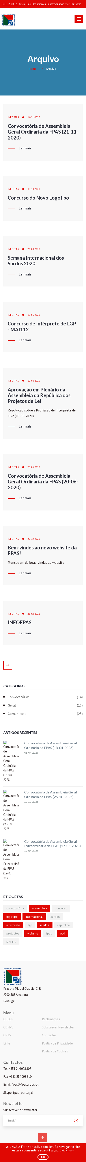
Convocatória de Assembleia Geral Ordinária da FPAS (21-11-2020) (43, 132)
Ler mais (25, 148)
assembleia (39, 908)
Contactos (76, 4)
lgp (30, 925)
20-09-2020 (34, 249)
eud (62, 933)
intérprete (13, 925)
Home (33, 69)
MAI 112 (11, 942)
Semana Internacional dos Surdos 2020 (36, 260)
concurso (61, 908)
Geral (45, 705)
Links (28, 4)
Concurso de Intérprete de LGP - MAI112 (42, 326)
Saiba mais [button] (67, 1150)
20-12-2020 (34, 538)
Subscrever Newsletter (58, 4)
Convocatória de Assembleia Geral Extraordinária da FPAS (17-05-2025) (52, 843)
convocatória (15, 908)
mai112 (44, 925)
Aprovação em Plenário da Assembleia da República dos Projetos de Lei (39, 395)
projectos (12, 933)
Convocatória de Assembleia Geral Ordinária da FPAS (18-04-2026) (50, 745)
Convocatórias (45, 697)
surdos (55, 917)
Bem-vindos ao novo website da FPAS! (42, 550)
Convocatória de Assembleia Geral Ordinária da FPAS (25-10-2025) (50, 794)
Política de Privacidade (57, 1043)
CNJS (22, 4)
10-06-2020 (34, 380)
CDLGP (6, 4)
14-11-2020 (34, 117)
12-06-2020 (34, 314)
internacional (34, 917)
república (63, 925)
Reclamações (39, 4)
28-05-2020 (34, 467)
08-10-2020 (34, 189)
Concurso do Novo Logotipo (38, 198)
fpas (49, 933)
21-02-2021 (34, 613)
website (32, 933)
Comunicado (45, 713)
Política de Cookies (55, 1051)
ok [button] (43, 1157)
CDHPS (14, 4)
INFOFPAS (13, 117)
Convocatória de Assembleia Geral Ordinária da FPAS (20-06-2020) (43, 481)
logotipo (12, 917)
